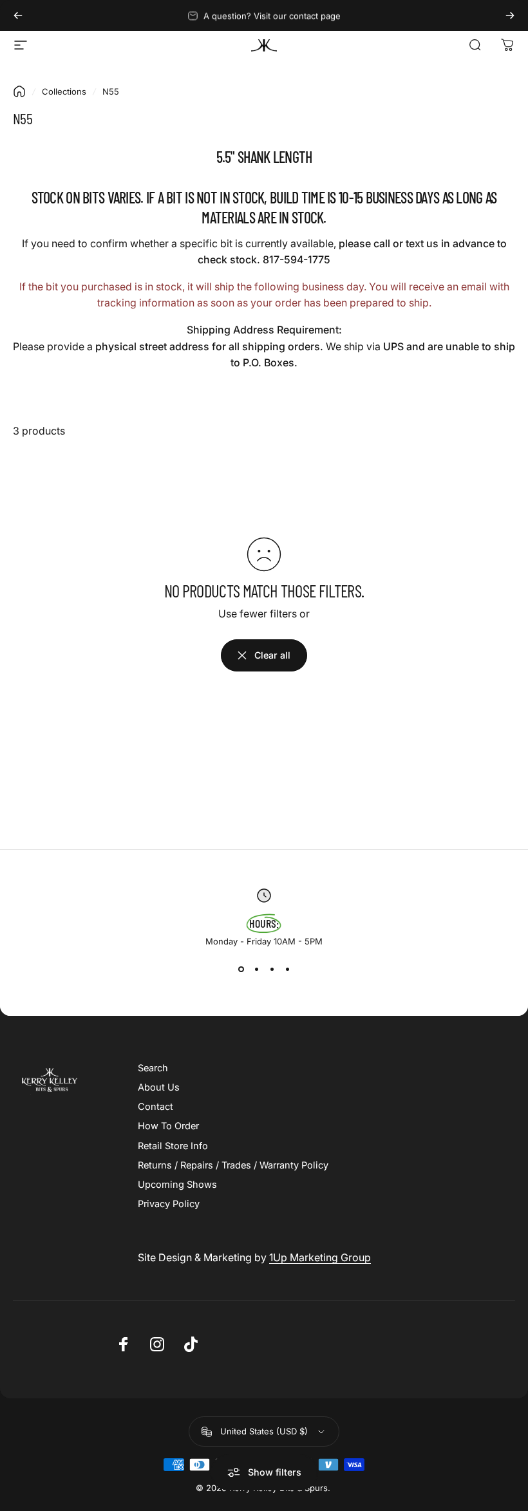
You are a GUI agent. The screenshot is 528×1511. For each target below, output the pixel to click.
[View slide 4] (287, 969)
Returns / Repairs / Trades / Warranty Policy (233, 1165)
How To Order (168, 1126)
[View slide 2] (256, 969)
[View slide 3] (271, 969)
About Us (159, 1087)
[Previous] (18, 15)
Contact (155, 1106)
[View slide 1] (241, 969)
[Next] (510, 15)
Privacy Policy (169, 1204)
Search (153, 1068)
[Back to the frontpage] (19, 91)
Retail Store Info (173, 1146)
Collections (64, 91)
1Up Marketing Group (320, 1257)
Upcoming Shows (177, 1184)
